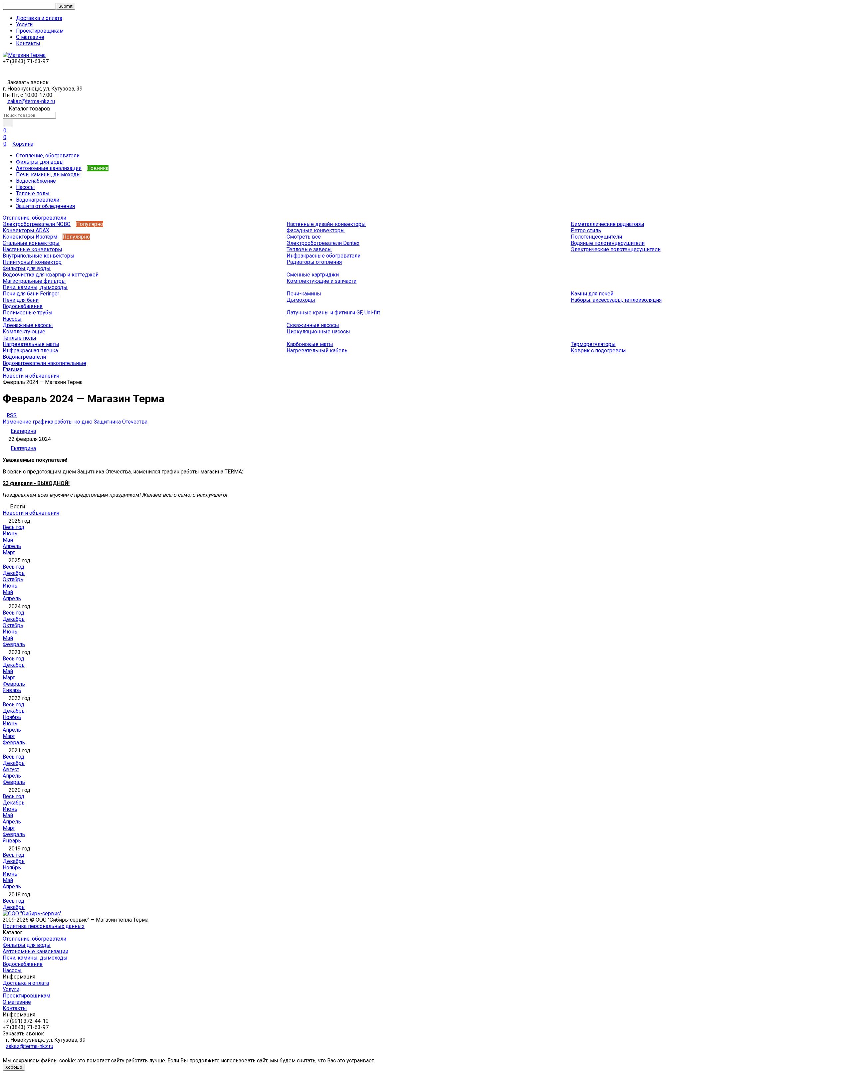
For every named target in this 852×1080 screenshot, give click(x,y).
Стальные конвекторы (31, 243)
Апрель (12, 546)
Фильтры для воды (40, 162)
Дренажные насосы (28, 325)
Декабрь (14, 573)
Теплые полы (33, 193)
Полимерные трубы (28, 312)
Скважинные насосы (313, 325)
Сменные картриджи (313, 274)
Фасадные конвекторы (316, 230)
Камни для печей (592, 293)
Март (9, 552)
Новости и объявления (31, 376)
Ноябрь (12, 717)
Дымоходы (301, 300)
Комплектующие (24, 331)
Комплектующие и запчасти (321, 281)
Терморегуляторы (593, 344)
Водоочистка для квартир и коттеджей (51, 274)
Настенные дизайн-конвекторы (326, 224)
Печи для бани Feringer (31, 293)
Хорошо (13, 1067)
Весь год (13, 527)
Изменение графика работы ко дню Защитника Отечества (75, 422)
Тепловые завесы (309, 249)
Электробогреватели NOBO (37, 224)
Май (8, 540)
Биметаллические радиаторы (607, 224)
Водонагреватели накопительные (44, 363)
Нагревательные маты (31, 344)
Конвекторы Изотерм (30, 237)
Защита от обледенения (45, 206)
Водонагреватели (37, 200)
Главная (12, 369)
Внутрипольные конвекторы (39, 256)
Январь (12, 690)
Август (11, 769)
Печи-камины (304, 293)
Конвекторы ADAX (26, 230)
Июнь (10, 533)
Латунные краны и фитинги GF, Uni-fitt (333, 312)
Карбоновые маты (310, 344)
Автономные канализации (49, 168)
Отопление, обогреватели (48, 155)
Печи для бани (21, 300)
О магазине (30, 37)
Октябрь (13, 579)
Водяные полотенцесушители (608, 243)
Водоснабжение (36, 181)
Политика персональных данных (44, 926)
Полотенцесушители (596, 237)
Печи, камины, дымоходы (48, 174)
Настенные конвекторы (32, 249)
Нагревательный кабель (317, 350)
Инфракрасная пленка (30, 350)
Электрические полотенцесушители (616, 249)
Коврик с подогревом (598, 350)
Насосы (25, 187)
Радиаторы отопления (314, 262)
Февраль (14, 644)
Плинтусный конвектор (32, 262)
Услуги (24, 24)
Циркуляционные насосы (318, 331)
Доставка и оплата (39, 18)
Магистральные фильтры (34, 281)
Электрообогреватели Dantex (323, 243)
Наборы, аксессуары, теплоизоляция (616, 300)
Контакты (28, 43)
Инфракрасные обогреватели (323, 256)
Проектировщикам (40, 31)
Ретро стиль (586, 230)
